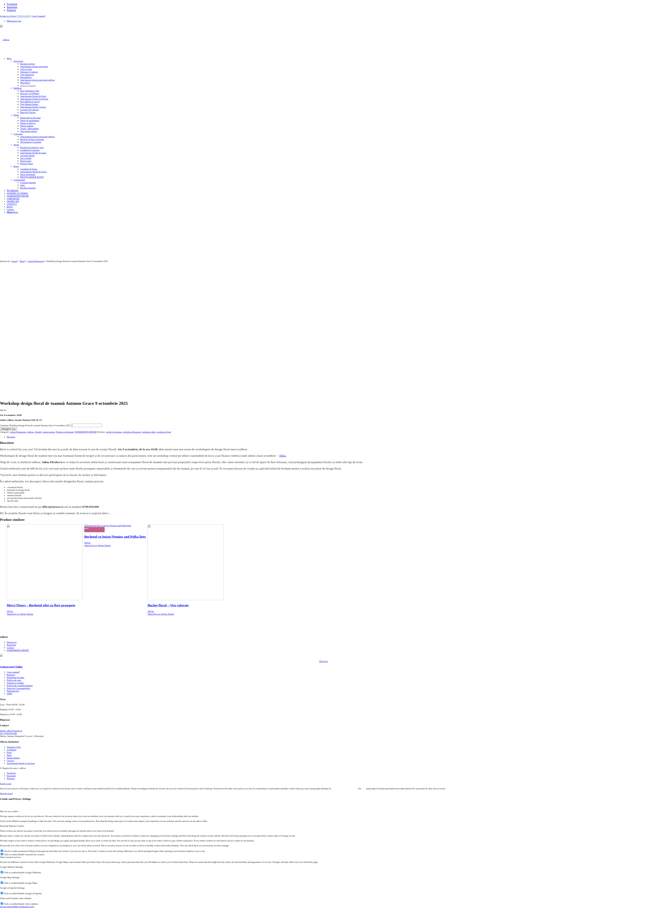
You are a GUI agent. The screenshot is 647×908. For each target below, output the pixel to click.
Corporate (18, 134)
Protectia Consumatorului (18, 688)
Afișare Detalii (26, 614)
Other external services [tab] (10, 857)
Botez (16, 166)
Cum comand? (13, 672)
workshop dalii (149, 432)
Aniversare (18, 61)
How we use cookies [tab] (9, 811)
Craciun (10, 760)
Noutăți (38, 432)
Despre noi (12, 642)
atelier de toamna (114, 432)
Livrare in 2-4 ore (8, 16)
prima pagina (49, 432)
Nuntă (16, 144)
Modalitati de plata (15, 677)
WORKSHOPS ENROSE (86, 432)
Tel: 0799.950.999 (8, 733)
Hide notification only (24, 906)
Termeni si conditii (15, 683)
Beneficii (11, 674)
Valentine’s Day (14, 747)
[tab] (327, 437)
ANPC (9, 693)
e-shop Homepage (18, 432)
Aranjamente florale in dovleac (21, 763)
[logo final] (4, 39)
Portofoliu (11, 645)
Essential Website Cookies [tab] (12, 826)
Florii (9, 752)
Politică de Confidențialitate (20, 685)
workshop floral (164, 432)
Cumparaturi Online (11, 666)
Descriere (11, 437)
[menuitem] (327, 123)
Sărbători (17, 88)
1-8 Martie (11, 750)
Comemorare (19, 180)
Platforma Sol (13, 691)
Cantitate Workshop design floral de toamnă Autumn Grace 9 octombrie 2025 (35, 425)
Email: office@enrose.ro (11, 730)
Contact (10, 647)
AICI (363, 788)
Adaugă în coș (8, 429)
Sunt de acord (6, 793)
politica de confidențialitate (344, 788)
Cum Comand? (38, 16)
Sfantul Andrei (13, 758)
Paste (9, 755)
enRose (30, 432)
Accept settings (7, 906)
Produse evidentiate (65, 432)
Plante (16, 115)
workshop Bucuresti (132, 432)
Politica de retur (14, 680)
